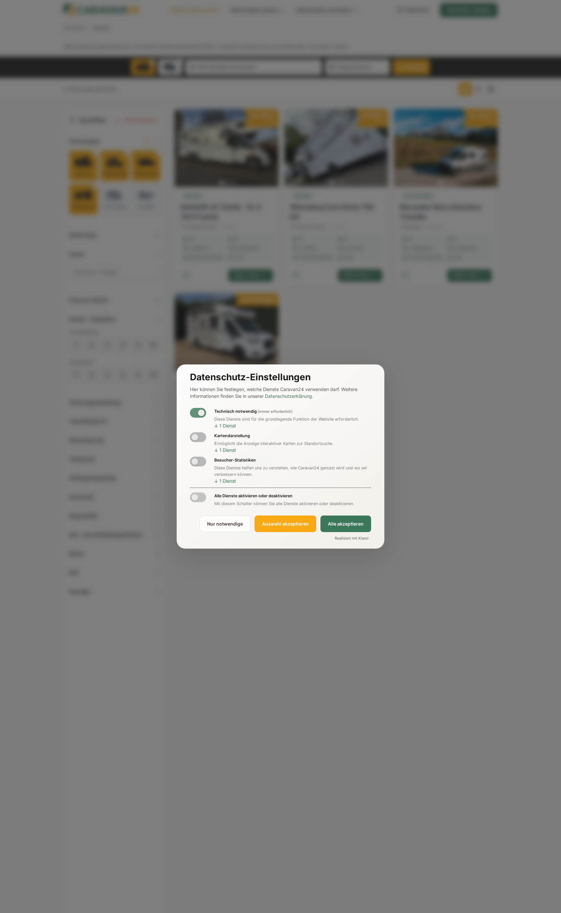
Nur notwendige (225, 524)
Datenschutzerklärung (288, 396)
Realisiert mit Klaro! (351, 538)
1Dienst (225, 425)
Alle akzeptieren (346, 524)
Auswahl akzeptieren (285, 524)
